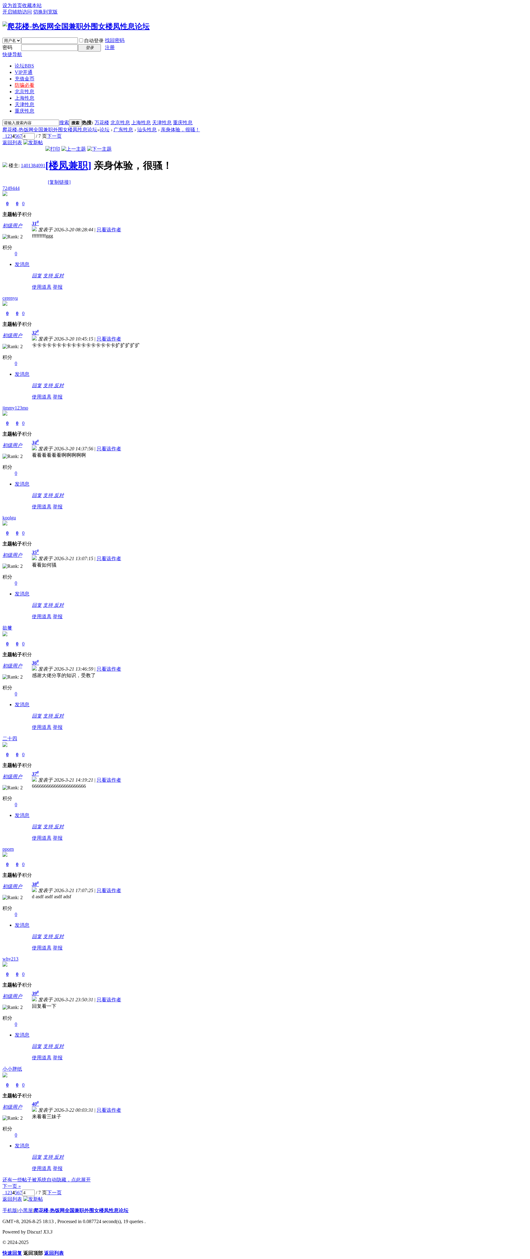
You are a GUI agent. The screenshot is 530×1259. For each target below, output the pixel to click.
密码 (7, 47)
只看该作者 (109, 229)
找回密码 (115, 40)
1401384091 (33, 165)
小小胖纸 (12, 1069)
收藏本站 (32, 5)
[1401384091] (4, 165)
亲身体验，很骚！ (180, 129)
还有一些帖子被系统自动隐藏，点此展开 (46, 1179)
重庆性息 (24, 111)
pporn (8, 849)
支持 (48, 275)
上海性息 (24, 98)
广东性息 (123, 129)
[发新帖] (33, 142)
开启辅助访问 (17, 11)
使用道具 (42, 287)
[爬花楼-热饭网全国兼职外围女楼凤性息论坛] (76, 26)
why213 (10, 958)
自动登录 (94, 40)
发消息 (22, 264)
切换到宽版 (45, 11)
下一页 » (11, 1186)
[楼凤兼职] (68, 165)
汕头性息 (147, 129)
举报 (58, 287)
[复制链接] (59, 182)
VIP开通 (24, 72)
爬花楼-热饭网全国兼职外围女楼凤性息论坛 (49, 129)
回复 (37, 275)
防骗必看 (24, 85)
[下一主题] (99, 149)
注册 (110, 47)
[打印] (52, 149)
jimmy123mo (15, 407)
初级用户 (12, 225)
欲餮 (7, 627)
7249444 (11, 188)
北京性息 (24, 91)
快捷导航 (12, 54)
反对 (59, 275)
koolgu (9, 517)
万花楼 (101, 122)
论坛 (24, 65)
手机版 (9, 1210)
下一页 (54, 136)
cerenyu (10, 298)
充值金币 (24, 78)
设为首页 (12, 5)
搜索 (64, 122)
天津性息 (24, 104)
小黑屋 (25, 1210)
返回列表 (12, 142)
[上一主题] (73, 149)
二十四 (9, 738)
